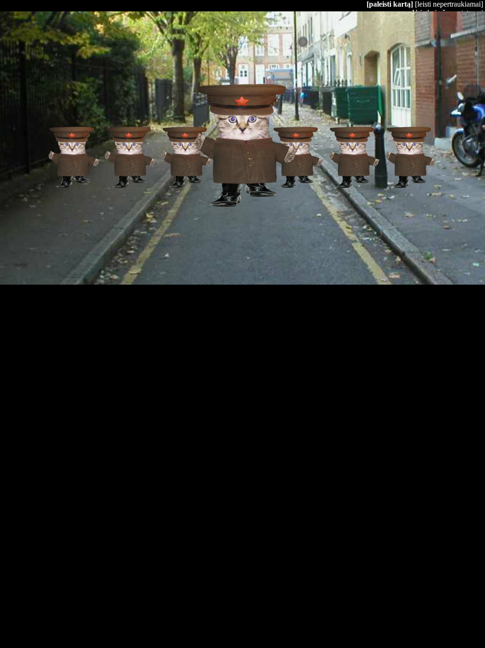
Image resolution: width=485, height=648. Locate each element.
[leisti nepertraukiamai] (449, 4)
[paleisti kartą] (390, 4)
